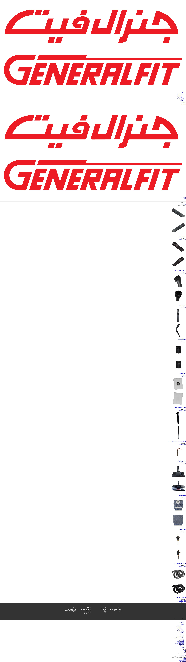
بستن (185, 198)
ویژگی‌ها (105, 610)
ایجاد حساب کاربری (182, 655)
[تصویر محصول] (178, 234)
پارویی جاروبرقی (182, 495)
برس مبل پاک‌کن (182, 304)
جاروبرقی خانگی (179, 94)
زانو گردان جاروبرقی (182, 339)
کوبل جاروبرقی (183, 373)
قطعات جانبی (179, 97)
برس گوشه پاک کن (182, 236)
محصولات (105, 611)
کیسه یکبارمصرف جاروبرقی (180, 407)
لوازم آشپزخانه (179, 96)
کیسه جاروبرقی (183, 529)
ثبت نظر (105, 612)
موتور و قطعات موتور (178, 95)
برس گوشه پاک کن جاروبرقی (180, 270)
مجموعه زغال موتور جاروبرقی (180, 563)
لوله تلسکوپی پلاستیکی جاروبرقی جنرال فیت (177, 441)
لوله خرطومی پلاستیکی (181, 597)
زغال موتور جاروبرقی (181, 460)
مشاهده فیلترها (183, 204)
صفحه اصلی (104, 609)
